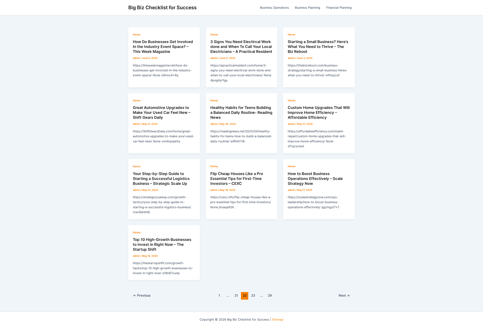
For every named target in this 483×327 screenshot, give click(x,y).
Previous (142, 295)
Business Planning (307, 7)
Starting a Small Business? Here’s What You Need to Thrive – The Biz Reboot (318, 46)
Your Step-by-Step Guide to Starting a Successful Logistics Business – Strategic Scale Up (161, 178)
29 (270, 295)
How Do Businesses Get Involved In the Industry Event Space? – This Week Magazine (163, 46)
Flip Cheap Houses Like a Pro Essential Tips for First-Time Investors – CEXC (236, 178)
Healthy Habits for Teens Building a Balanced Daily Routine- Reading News (241, 112)
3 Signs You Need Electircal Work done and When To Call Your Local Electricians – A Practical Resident (241, 46)
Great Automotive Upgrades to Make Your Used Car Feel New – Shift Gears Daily (161, 112)
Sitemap (277, 319)
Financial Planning (339, 7)
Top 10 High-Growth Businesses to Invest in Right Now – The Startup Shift (162, 244)
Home (136, 34)
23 (253, 295)
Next (344, 295)
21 (236, 295)
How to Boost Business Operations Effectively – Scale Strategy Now (315, 178)
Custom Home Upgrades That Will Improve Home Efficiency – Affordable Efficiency (319, 112)
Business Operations (274, 7)
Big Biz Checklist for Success (162, 7)
